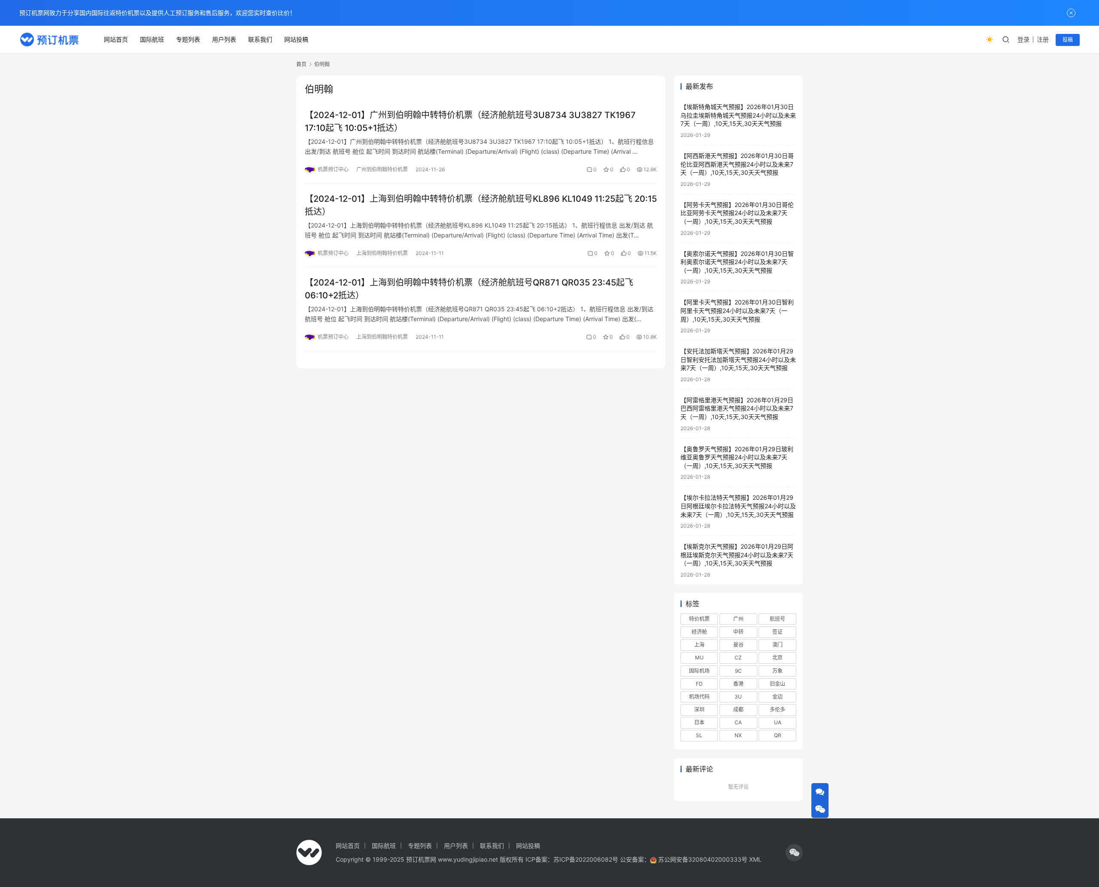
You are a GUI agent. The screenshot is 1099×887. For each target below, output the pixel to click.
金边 (777, 696)
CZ (738, 657)
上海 (699, 644)
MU (699, 657)
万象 (777, 671)
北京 (777, 657)
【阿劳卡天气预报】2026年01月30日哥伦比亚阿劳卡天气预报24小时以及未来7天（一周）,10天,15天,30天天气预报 (737, 213)
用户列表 (224, 39)
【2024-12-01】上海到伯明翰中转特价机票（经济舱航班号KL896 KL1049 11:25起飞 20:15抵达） (481, 205)
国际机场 (699, 671)
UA (777, 722)
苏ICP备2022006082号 (585, 859)
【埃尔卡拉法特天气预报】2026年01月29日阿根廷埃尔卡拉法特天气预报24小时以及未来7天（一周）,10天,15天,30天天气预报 (738, 506)
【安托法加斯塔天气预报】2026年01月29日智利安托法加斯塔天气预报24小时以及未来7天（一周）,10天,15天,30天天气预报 (738, 359)
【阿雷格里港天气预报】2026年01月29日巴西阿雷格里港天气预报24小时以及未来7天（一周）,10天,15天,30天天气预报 (736, 408)
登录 (1023, 39)
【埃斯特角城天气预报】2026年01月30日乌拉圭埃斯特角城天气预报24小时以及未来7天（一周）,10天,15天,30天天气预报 (738, 115)
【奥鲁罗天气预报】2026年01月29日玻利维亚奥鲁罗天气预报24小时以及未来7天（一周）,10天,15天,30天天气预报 (736, 457)
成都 (738, 709)
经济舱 (699, 632)
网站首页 (116, 39)
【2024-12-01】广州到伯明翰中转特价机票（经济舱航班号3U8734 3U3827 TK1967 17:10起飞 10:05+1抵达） (470, 121)
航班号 (777, 619)
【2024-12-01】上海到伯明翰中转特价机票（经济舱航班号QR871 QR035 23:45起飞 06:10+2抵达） (469, 288)
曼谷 (738, 644)
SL (699, 735)
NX (738, 735)
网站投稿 (296, 39)
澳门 (777, 644)
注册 (1043, 39)
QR (777, 735)
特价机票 (699, 619)
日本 (699, 722)
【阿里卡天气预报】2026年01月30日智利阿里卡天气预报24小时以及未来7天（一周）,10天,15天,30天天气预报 (737, 310)
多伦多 (777, 709)
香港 (738, 683)
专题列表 (188, 39)
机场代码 (699, 696)
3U (738, 696)
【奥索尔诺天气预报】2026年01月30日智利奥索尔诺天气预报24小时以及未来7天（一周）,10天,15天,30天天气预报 (737, 262)
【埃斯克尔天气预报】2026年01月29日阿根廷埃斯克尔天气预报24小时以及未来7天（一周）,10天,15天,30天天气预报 (736, 555)
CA (738, 722)
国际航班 (152, 39)
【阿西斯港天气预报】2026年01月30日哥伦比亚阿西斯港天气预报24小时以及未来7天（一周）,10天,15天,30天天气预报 (737, 164)
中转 (738, 632)
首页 (301, 64)
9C (738, 671)
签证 (777, 632)
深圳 (699, 709)
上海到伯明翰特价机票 (382, 253)
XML (755, 859)
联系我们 (260, 39)
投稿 (1068, 39)
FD (699, 683)
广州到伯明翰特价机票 (382, 169)
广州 (738, 619)
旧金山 (777, 683)
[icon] (794, 852)
